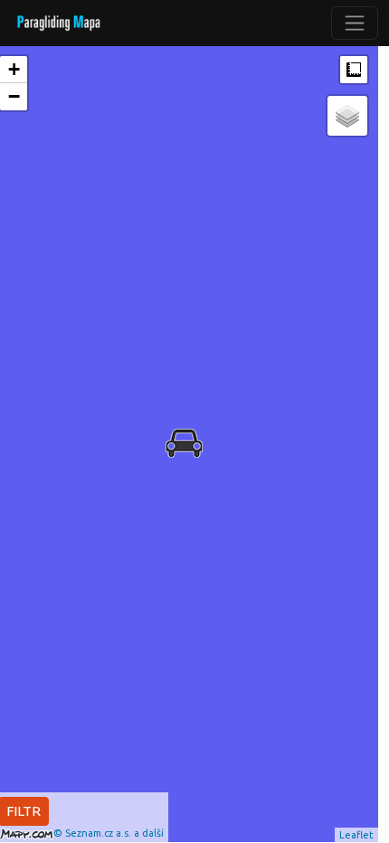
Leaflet (356, 834)
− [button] (14, 96)
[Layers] (347, 116)
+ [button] (14, 69)
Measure (353, 69)
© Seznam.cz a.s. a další (108, 833)
